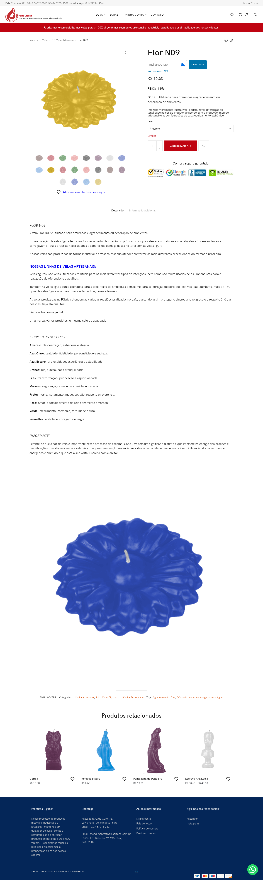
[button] (252, 869)
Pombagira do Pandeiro (147, 778)
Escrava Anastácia (196, 778)
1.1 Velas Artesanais (63, 40)
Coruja (34, 778)
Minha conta (143, 818)
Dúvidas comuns (146, 833)
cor (150, 121)
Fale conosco (144, 823)
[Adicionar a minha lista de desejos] (203, 145)
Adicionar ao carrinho (180, 147)
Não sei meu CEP (158, 71)
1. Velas (43, 40)
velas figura (217, 697)
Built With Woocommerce (67, 871)
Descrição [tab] (117, 210)
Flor (173, 697)
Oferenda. (182, 697)
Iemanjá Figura (90, 778)
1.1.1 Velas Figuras (106, 697)
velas (192, 697)
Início (32, 40)
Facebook (192, 818)
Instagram (193, 823)
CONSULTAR (197, 64)
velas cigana (203, 697)
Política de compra (147, 828)
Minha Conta (250, 3)
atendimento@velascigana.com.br (110, 834)
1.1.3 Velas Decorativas (131, 697)
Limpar (152, 135)
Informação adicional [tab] (142, 210)
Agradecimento (161, 697)
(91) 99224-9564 (94, 3)
